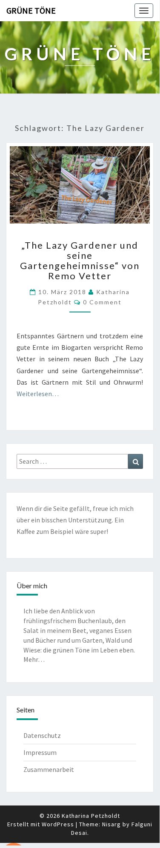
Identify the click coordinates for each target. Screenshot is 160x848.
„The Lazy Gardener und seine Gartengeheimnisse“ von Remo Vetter (80, 260)
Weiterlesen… (38, 393)
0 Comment (102, 302)
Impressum (40, 752)
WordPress (58, 824)
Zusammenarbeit (48, 769)
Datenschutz (42, 735)
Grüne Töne (31, 10)
